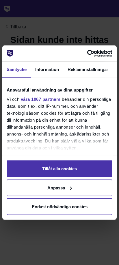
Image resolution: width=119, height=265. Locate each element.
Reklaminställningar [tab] (88, 69)
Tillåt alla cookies (59, 168)
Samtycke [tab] (17, 69)
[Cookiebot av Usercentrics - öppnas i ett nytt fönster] (87, 53)
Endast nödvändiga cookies (60, 206)
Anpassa (56, 187)
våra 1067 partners (41, 98)
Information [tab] (47, 69)
